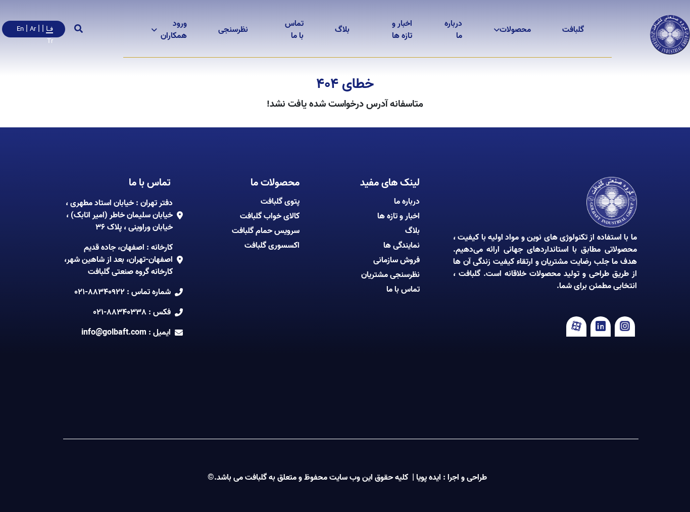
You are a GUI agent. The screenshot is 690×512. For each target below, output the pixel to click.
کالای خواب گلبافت (270, 216)
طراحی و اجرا (466, 477)
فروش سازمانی (396, 260)
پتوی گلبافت (280, 201)
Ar (33, 29)
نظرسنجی (233, 29)
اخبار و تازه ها (402, 29)
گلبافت (573, 29)
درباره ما (453, 29)
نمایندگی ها (401, 245)
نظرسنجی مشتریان (390, 275)
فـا (49, 28)
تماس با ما (294, 29)
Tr (50, 41)
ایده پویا (428, 477)
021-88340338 (119, 312)
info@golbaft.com (113, 333)
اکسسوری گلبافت (272, 245)
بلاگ (342, 29)
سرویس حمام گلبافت (266, 231)
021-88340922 (99, 292)
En (20, 29)
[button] (573, 30)
